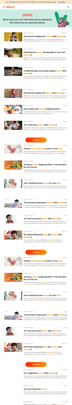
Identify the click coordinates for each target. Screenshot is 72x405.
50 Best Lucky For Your (43, 149)
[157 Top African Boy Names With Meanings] (13, 219)
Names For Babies (28, 33)
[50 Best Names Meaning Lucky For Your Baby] (13, 149)
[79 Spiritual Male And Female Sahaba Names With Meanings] (13, 71)
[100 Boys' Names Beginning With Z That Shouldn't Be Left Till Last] (13, 165)
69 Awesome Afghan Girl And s (44, 93)
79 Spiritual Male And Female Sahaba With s (45, 72)
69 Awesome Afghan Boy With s (44, 36)
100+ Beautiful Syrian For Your (42, 183)
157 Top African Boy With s (42, 219)
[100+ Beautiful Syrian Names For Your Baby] (13, 183)
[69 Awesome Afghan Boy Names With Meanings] (13, 36)
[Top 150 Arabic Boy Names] (13, 389)
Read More (62, 2)
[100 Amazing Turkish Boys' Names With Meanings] (13, 203)
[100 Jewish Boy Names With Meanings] (13, 125)
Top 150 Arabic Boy (35, 389)
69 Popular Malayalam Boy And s (43, 236)
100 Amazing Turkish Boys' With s (45, 203)
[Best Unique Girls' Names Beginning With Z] (13, 109)
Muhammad (60, 76)
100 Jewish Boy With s (40, 125)
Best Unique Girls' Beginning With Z (42, 109)
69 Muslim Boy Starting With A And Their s (44, 53)
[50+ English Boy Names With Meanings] (13, 373)
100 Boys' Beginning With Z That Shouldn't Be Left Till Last (45, 166)
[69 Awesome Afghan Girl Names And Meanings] (13, 93)
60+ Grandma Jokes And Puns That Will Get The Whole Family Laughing (31, 2)
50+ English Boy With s (40, 373)
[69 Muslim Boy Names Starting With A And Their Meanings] (13, 52)
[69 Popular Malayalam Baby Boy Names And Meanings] (13, 235)
